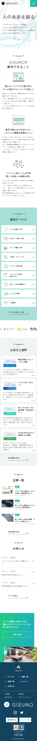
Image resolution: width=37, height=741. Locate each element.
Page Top (18, 670)
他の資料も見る (13, 458)
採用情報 (21, 694)
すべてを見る (13, 596)
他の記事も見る (13, 532)
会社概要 (7, 694)
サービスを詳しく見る (16, 312)
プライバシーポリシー (25, 697)
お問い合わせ (17, 634)
